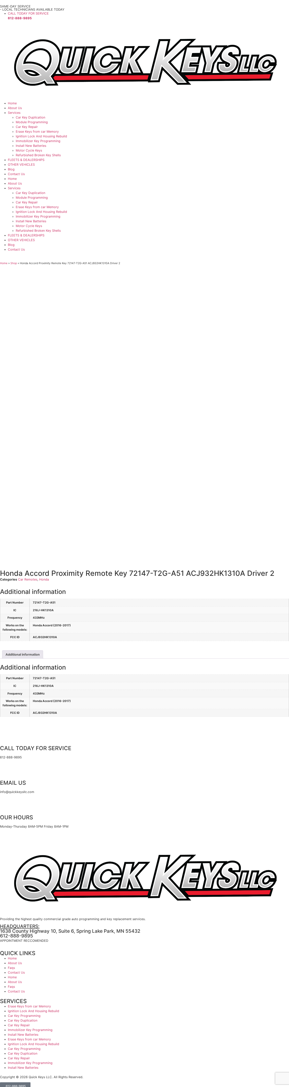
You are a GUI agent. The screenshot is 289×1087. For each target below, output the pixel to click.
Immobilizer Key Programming (38, 141)
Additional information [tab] (23, 654)
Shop (13, 263)
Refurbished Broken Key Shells (38, 155)
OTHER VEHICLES (21, 164)
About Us (15, 108)
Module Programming (32, 122)
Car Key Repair (27, 127)
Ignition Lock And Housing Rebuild (41, 136)
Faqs (11, 968)
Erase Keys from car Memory (37, 131)
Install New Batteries (31, 146)
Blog (11, 169)
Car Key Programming (24, 1016)
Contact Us (16, 174)
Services (14, 113)
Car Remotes (27, 579)
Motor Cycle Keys (29, 150)
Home (12, 103)
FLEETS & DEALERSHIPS (26, 160)
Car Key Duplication (30, 117)
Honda (44, 579)
